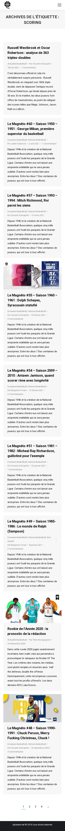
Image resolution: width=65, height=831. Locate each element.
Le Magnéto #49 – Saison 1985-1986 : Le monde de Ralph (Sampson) (32, 526)
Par (39, 63)
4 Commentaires (15, 751)
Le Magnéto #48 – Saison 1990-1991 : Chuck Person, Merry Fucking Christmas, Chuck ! (32, 733)
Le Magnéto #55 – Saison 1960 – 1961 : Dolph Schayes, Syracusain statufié (32, 300)
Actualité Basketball (17, 63)
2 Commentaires (15, 394)
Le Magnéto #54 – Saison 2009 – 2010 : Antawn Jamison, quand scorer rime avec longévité (32, 375)
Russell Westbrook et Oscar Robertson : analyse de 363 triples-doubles (29, 53)
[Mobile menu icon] (59, 5)
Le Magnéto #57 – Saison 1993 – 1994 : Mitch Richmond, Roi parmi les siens (32, 200)
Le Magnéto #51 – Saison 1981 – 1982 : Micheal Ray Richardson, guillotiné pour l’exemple (32, 451)
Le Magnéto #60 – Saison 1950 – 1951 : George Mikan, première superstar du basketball (32, 129)
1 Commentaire (29, 67)
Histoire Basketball (37, 140)
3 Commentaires (15, 319)
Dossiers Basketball (17, 140)
